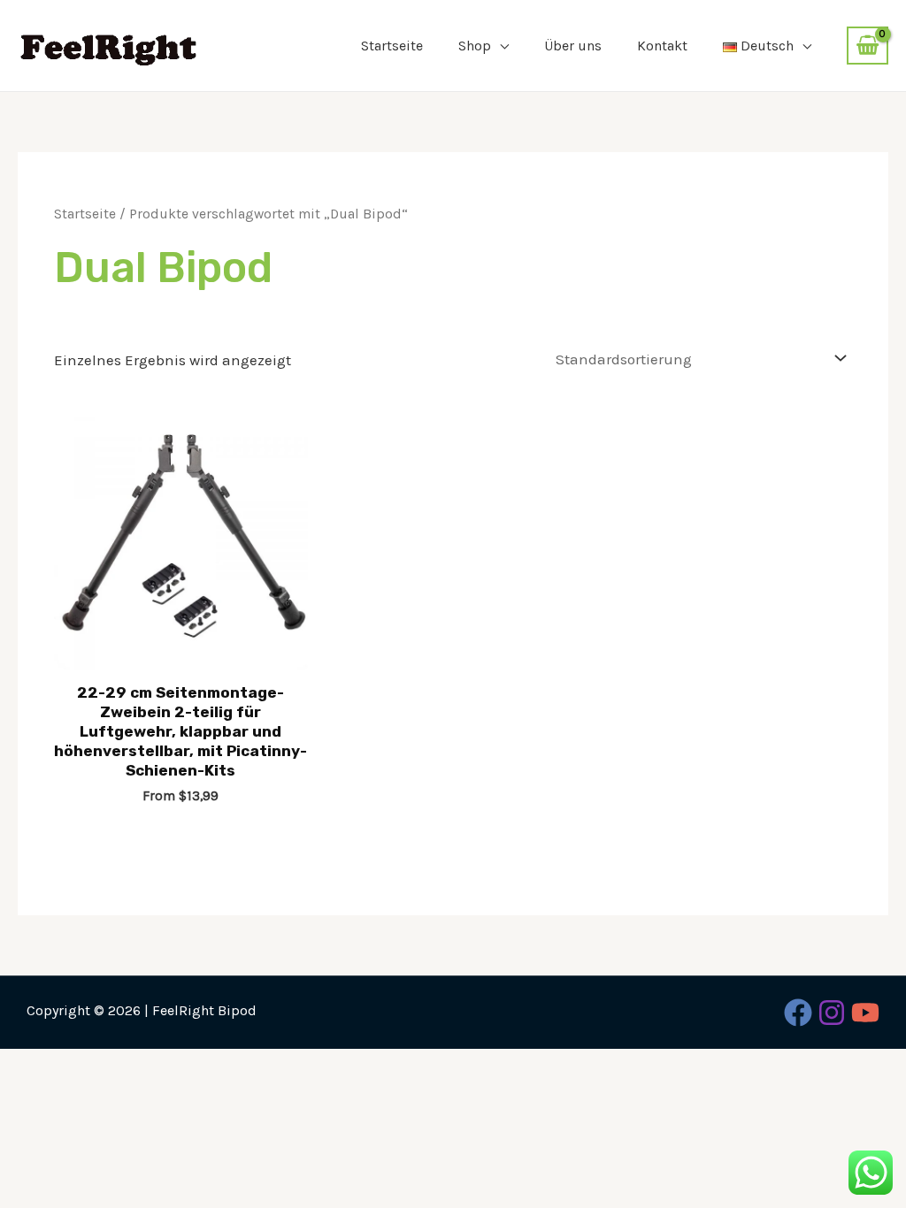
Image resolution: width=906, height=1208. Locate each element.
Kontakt (662, 45)
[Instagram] (832, 1012)
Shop (474, 45)
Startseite (392, 45)
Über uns (573, 45)
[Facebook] (798, 1012)
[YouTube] (865, 1012)
